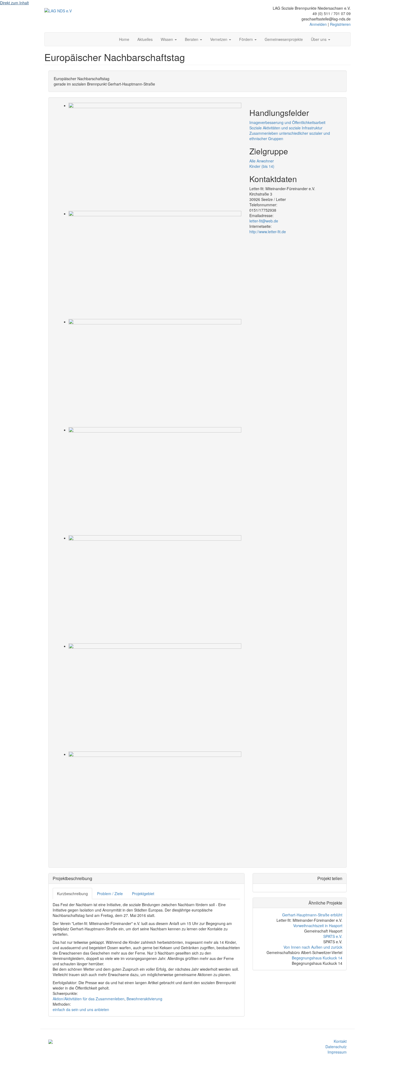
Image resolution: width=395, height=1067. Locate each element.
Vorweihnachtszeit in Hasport (317, 925)
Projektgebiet (143, 893)
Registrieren (340, 24)
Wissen (167, 39)
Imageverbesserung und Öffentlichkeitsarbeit (287, 122)
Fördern (246, 39)
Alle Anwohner (261, 161)
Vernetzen (219, 39)
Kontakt (340, 1041)
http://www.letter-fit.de (267, 231)
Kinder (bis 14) (261, 166)
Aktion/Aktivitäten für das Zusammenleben (88, 998)
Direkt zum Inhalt (14, 2)
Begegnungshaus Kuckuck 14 (317, 957)
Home (124, 39)
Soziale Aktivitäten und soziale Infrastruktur (285, 127)
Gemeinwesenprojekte (284, 39)
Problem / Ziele (110, 893)
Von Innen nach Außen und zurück (312, 947)
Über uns (319, 39)
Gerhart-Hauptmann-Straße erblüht (312, 914)
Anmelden (318, 24)
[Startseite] (58, 10)
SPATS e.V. (332, 936)
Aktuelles (145, 39)
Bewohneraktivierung (144, 998)
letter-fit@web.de (263, 221)
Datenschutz (336, 1046)
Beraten (192, 39)
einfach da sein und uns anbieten (81, 1009)
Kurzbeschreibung (72, 893)
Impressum (337, 1052)
